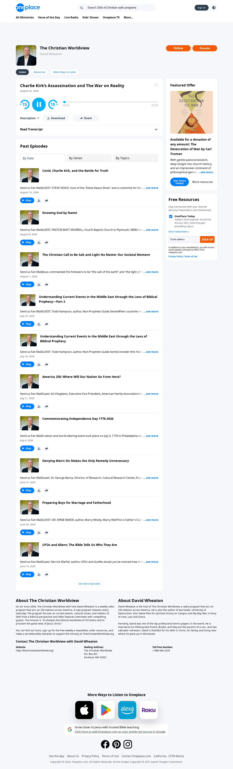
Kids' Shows (91, 17)
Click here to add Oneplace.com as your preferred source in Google (120, 732)
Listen (22, 72)
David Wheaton (51, 54)
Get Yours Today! (179, 182)
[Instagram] (127, 744)
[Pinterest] (116, 744)
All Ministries (25, 17)
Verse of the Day (49, 17)
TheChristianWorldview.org (98, 633)
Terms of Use (110, 756)
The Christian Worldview (65, 48)
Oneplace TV (111, 17)
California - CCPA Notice (169, 756)
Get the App (56, 756)
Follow (178, 48)
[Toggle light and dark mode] (214, 7)
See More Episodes (89, 583)
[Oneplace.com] (28, 7)
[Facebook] (105, 744)
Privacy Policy (90, 756)
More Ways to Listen (64, 72)
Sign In (202, 7)
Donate (205, 48)
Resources (39, 72)
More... (128, 17)
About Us (73, 756)
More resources (202, 182)
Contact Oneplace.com (136, 756)
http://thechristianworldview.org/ (35, 650)
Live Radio (71, 17)
